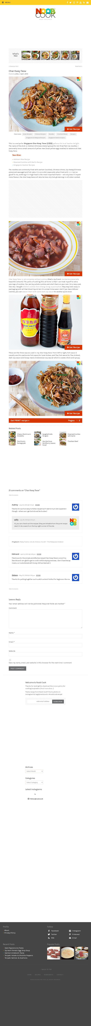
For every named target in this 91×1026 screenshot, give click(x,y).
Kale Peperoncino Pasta (14, 948)
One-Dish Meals (62, 134)
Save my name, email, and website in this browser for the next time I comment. (40, 663)
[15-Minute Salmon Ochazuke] (75, 56)
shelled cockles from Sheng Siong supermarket (42, 287)
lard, (70, 172)
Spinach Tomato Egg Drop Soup (17, 950)
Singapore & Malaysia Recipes (35, 137)
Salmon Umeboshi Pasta (14, 953)
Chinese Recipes (40, 134)
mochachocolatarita (69, 279)
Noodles (51, 134)
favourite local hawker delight (67, 143)
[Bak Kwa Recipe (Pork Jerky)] (53, 953)
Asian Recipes (27, 134)
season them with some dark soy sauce (37, 292)
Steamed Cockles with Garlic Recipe (28, 162)
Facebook (55, 931)
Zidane (15, 575)
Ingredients (48, 975)
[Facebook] (67, 3)
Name (12, 633)
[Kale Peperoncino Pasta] (26, 56)
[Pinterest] (77, 3)
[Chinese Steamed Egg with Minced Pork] (67, 953)
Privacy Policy (9, 933)
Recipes (73, 134)
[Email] (87, 3)
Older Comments (13, 495)
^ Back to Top (46, 969)
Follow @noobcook (36, 799)
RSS (52, 938)
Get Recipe (74, 129)
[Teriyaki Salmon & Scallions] (65, 56)
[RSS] (83, 3)
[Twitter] (70, 3)
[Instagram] (74, 3)
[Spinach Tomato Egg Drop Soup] (35, 56)
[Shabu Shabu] (81, 953)
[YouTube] (80, 3)
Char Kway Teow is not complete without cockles (28, 279)
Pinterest (76, 934)
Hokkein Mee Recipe (22, 159)
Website (12, 651)
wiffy (16, 520)
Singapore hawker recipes (57, 137)
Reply (37, 505)
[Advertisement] (46, 28)
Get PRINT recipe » (20, 420)
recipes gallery (58, 686)
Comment (13, 608)
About (6, 930)
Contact (60, 975)
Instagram (76, 931)
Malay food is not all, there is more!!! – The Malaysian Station (41, 542)
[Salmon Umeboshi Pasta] (45, 56)
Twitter (54, 934)
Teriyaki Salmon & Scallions (16, 958)
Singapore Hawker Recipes (24, 165)
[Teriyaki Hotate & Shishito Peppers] (55, 56)
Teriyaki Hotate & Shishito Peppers (19, 955)
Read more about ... (47, 688)
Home (29, 975)
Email (12, 642)
